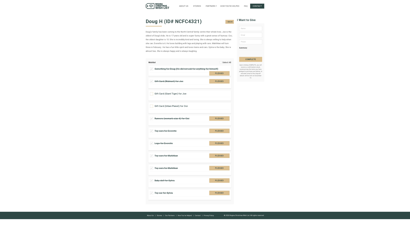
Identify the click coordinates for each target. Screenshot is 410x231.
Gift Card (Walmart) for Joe (169, 81)
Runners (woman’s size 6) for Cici (172, 118)
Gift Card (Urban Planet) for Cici (171, 106)
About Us (183, 6)
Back (230, 22)
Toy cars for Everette (166, 131)
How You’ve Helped (229, 6)
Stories (197, 6)
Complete (250, 59)
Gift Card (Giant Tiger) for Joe (170, 93)
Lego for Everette (164, 143)
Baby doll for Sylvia (165, 180)
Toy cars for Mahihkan (166, 155)
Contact (257, 6)
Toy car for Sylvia (164, 193)
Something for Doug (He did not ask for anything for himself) (186, 69)
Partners (210, 6)
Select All (227, 62)
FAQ (245, 6)
